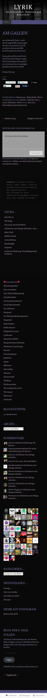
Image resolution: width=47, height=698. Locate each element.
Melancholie (31, 97)
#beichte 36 (9, 217)
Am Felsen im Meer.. (12, 596)
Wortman (12, 495)
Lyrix (10, 483)
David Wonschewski (12, 304)
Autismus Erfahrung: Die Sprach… (22, 444)
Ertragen (7, 599)
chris (10, 454)
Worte (39, 97)
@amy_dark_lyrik (11, 614)
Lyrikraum (8, 335)
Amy (10, 442)
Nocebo (7, 350)
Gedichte (30, 100)
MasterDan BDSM (11, 339)
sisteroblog (8, 369)
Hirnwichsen (9, 323)
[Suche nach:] (42, 22)
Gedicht (22, 100)
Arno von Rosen (10, 289)
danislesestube (14, 465)
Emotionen (21, 97)
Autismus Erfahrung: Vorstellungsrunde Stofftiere (20, 252)
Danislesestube (10, 297)
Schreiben (12, 102)
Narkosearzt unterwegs (13, 346)
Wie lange (8, 221)
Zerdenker (8, 399)
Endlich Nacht (10, 236)
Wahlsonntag (9, 118)
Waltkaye (7, 380)
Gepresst (8, 247)
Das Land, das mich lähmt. (15, 224)
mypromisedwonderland (18, 448)
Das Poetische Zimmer (13, 301)
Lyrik (4, 102)
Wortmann (8, 392)
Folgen (9, 659)
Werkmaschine (10, 384)
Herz (37, 100)
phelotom (8, 358)
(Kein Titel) (8, 232)
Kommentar (36, 153)
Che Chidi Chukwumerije (14, 293)
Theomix (7, 373)
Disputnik (8, 320)
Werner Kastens (14, 471)
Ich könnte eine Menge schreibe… (21, 456)
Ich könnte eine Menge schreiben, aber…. (21, 228)
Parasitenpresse (10, 354)
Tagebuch (11, 675)
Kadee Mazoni (9, 327)
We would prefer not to (13, 388)
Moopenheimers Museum (14, 342)
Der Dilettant (9, 308)
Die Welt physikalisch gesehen (16, 316)
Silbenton (7, 365)
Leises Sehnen (10, 240)
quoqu (6, 361)
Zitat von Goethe (11, 592)
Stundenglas (9, 243)
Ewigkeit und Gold (36, 118)
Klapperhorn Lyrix (11, 331)
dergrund (7, 312)
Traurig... (8, 588)
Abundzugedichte (11, 286)
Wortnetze (8, 395)
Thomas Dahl (9, 376)
